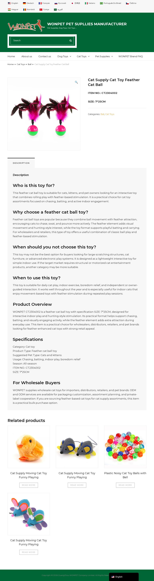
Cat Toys (81, 56)
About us (27, 56)
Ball (29, 64)
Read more (28, 485)
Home (11, 56)
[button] (76, 82)
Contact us (44, 56)
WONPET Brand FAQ (131, 56)
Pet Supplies (102, 56)
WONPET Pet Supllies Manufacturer (87, 24)
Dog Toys (62, 56)
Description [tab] (21, 163)
